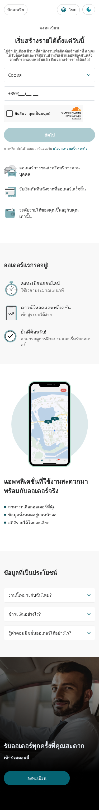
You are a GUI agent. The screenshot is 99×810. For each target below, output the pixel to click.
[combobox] (49, 75)
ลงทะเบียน (36, 778)
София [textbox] (15, 75)
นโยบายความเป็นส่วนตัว (70, 148)
